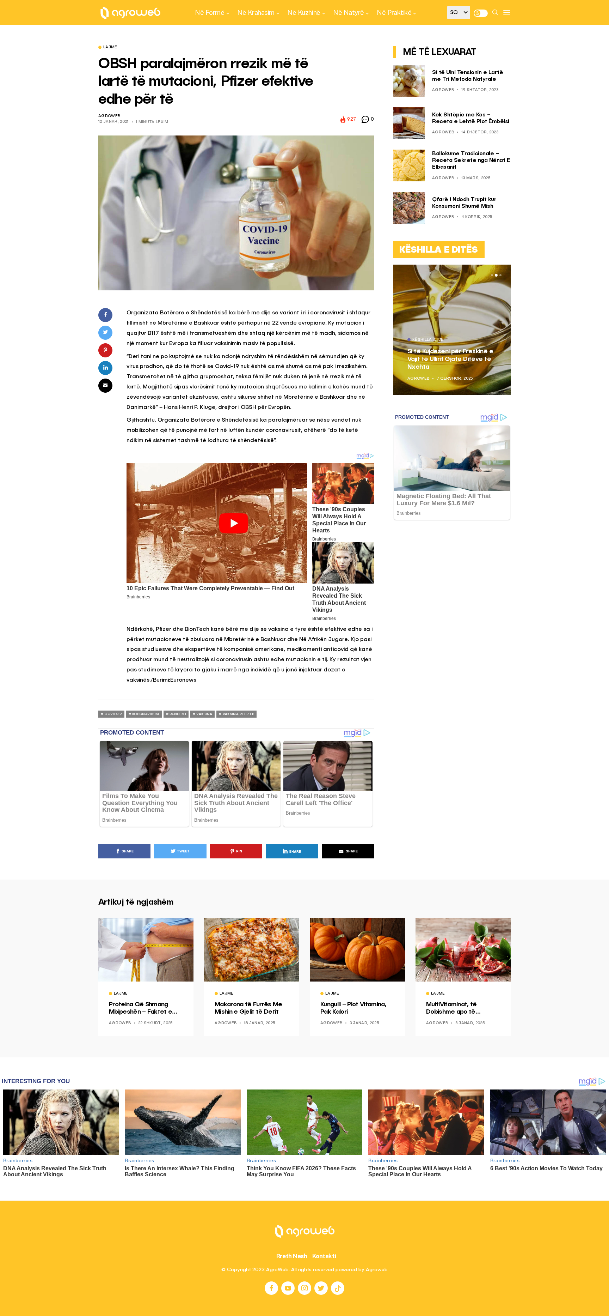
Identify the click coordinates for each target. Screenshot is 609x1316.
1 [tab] (492, 275)
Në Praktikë (394, 12)
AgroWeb (109, 116)
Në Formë (209, 12)
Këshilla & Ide (428, 340)
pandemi (178, 714)
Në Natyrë (348, 12)
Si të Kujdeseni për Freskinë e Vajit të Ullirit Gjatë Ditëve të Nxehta (450, 359)
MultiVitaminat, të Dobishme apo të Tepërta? (451, 1008)
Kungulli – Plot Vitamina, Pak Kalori (353, 1008)
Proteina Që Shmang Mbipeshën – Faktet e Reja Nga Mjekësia (140, 1008)
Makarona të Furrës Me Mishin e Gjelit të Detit (248, 1008)
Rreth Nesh (291, 1256)
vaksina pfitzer (238, 714)
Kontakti (324, 1256)
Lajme (110, 47)
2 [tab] (496, 275)
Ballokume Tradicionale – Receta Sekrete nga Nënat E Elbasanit (471, 160)
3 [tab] (500, 275)
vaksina (204, 714)
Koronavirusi (145, 714)
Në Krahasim (256, 12)
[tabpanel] (452, 330)
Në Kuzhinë (303, 12)
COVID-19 (113, 714)
